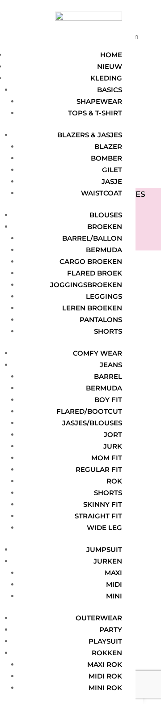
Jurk (112, 446)
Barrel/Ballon (92, 238)
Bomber (106, 158)
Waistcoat (101, 193)
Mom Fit (106, 458)
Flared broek (94, 273)
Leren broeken (92, 308)
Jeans (111, 364)
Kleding (106, 78)
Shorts (108, 331)
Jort (113, 434)
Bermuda (104, 250)
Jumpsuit (104, 549)
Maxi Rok (104, 664)
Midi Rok (105, 676)
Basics (109, 89)
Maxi (113, 572)
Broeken (104, 226)
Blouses (105, 215)
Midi (114, 584)
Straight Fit (98, 516)
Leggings (104, 296)
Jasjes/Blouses (92, 423)
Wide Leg (104, 527)
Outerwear (99, 618)
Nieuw (109, 66)
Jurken (107, 561)
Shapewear (99, 101)
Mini (114, 596)
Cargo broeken (90, 261)
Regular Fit (99, 469)
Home (111, 55)
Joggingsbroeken (86, 284)
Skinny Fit (102, 504)
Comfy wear (97, 353)
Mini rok (105, 687)
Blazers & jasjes (89, 135)
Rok (114, 481)
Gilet (112, 169)
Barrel (108, 376)
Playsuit (105, 641)
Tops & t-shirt (95, 113)
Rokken (107, 653)
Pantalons (101, 319)
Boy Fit (108, 399)
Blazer (108, 146)
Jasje (112, 181)
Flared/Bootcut (89, 411)
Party (110, 629)
